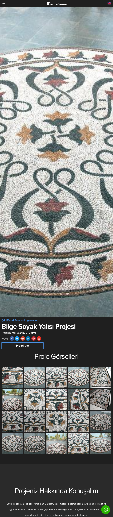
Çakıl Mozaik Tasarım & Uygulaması (19, 320)
